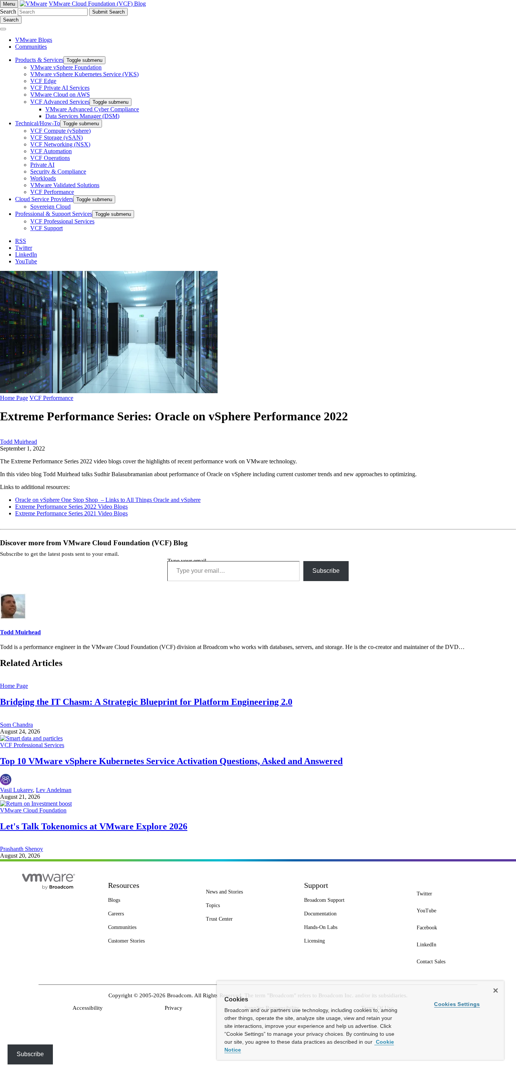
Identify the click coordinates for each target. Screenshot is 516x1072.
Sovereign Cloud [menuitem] (50, 206)
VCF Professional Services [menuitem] (62, 221)
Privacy (173, 1008)
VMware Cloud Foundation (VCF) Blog (97, 3)
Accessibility (88, 1008)
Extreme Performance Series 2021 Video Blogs (71, 513)
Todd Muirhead (18, 441)
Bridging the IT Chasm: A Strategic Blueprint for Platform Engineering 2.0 (146, 702)
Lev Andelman (53, 790)
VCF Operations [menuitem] (50, 158)
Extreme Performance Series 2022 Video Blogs (71, 506)
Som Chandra (16, 724)
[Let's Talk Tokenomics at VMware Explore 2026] (36, 803)
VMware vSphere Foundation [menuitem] (66, 67)
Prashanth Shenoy (21, 849)
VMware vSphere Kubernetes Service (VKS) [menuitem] (84, 74)
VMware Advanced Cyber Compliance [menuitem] (92, 109)
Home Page (14, 398)
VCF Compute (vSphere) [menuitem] (60, 131)
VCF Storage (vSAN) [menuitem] (56, 137)
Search (8, 11)
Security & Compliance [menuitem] (58, 171)
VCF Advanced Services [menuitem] (60, 101)
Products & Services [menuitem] (39, 60)
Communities (31, 46)
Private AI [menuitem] (42, 164)
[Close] (495, 990)
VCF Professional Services (32, 745)
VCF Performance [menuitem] (52, 192)
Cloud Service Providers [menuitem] (44, 199)
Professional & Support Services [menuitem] (53, 214)
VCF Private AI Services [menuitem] (60, 88)
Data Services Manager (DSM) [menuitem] (82, 116)
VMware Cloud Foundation (33, 810)
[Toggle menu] (3, 29)
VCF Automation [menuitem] (51, 151)
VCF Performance (51, 398)
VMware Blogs (33, 40)
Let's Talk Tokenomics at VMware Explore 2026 (93, 826)
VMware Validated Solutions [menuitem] (64, 185)
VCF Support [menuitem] (46, 228)
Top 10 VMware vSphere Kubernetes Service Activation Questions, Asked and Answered (171, 761)
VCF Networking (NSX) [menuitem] (60, 144)
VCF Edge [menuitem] (43, 81)
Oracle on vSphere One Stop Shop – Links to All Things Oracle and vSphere (108, 500)
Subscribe (326, 571)
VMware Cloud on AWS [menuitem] (60, 94)
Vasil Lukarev (16, 790)
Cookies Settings (457, 1004)
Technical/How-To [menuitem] (37, 123)
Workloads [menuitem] (43, 178)
